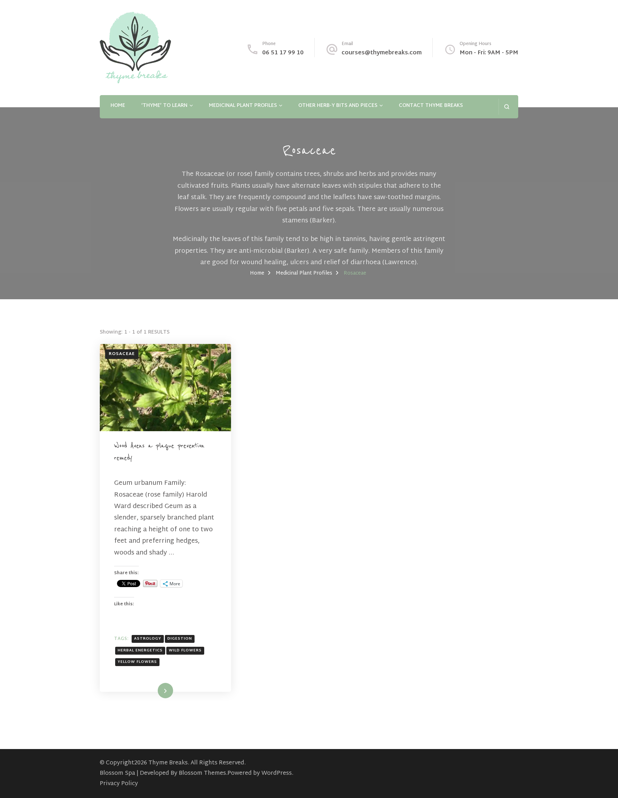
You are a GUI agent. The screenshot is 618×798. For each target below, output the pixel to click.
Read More (154, 690)
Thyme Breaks (168, 763)
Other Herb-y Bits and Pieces (337, 105)
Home (118, 105)
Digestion (179, 638)
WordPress (276, 773)
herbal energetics (140, 650)
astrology (147, 638)
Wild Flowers (185, 650)
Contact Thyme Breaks (431, 105)
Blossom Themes (202, 773)
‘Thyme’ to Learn (164, 105)
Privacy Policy (119, 784)
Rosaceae (122, 354)
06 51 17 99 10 (283, 53)
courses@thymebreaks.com (382, 53)
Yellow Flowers (137, 662)
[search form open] (507, 107)
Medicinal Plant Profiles (243, 105)
